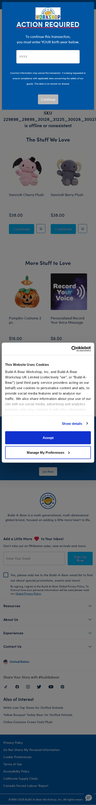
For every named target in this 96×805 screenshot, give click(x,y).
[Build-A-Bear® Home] (48, 13)
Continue (48, 99)
